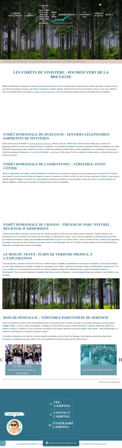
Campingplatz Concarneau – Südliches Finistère (25, 61)
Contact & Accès (99, 14)
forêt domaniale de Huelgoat (40, 144)
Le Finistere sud (84, 14)
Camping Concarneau (16, 14)
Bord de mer (54, 14)
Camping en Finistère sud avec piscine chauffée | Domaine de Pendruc (43, 14)
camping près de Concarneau (44, 92)
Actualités (55, 61)
